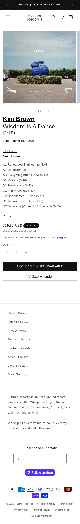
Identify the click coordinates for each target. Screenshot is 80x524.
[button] (7, 17)
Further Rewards (19, 348)
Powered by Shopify (44, 504)
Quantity (8, 244)
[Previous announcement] (7, 5)
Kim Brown (19, 119)
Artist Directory (18, 356)
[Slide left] (31, 111)
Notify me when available (40, 266)
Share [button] (11, 216)
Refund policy (66, 504)
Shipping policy (62, 510)
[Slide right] (48, 111)
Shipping (7, 231)
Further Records (24, 504)
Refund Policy (17, 313)
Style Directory (17, 374)
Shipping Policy (18, 321)
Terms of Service (19, 339)
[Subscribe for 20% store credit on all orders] (62, 458)
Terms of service (41, 510)
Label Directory (18, 365)
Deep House (11, 156)
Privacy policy (21, 510)
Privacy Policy (17, 330)
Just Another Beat (15, 140)
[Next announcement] (73, 5)
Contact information (41, 516)
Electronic (10, 151)
